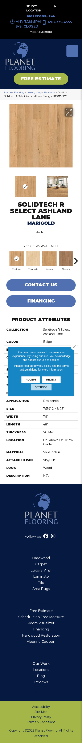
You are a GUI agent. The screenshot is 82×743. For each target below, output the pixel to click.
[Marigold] (16, 258)
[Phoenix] (66, 258)
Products (49, 92)
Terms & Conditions (41, 722)
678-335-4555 (60, 22)
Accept (31, 379)
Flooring (19, 92)
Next (76, 184)
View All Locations (41, 31)
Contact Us (41, 285)
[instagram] (53, 536)
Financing (41, 301)
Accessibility (41, 706)
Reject (51, 379)
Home (8, 92)
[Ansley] (49, 258)
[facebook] (46, 536)
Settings (41, 387)
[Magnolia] (33, 258)
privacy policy (42, 365)
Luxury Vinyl (34, 92)
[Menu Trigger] (72, 51)
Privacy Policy (41, 716)
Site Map (41, 711)
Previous (6, 184)
